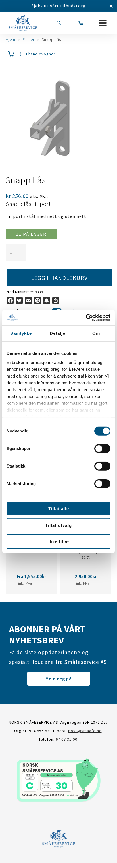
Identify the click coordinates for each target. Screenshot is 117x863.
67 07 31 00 (66, 739)
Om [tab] (96, 333)
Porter (28, 39)
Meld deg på (58, 678)
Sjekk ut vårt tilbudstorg (58, 5)
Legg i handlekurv (59, 278)
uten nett (75, 216)
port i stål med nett (35, 216)
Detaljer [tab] (58, 333)
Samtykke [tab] (21, 333)
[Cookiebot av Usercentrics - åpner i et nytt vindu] (85, 317)
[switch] (102, 448)
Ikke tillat (58, 541)
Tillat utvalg (58, 525)
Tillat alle (58, 508)
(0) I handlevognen (38, 53)
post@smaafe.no (85, 730)
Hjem (10, 39)
